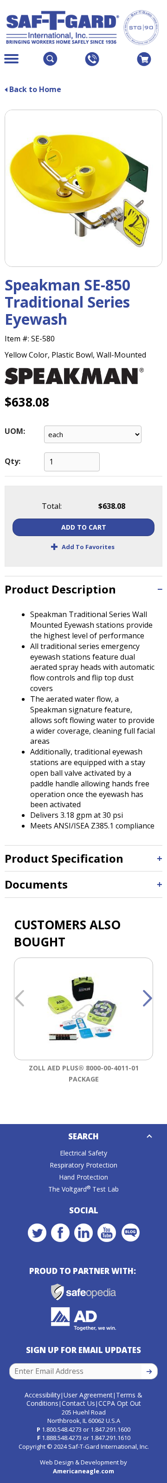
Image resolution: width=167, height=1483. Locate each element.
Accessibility (42, 1394)
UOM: (15, 431)
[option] (83, 1028)
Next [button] (147, 998)
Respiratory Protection (83, 1165)
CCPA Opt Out (119, 1403)
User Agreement (88, 1394)
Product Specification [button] (64, 858)
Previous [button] (19, 998)
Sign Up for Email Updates (83, 1350)
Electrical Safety (83, 1153)
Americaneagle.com (83, 1471)
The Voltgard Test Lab (83, 1189)
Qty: (12, 461)
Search (83, 1136)
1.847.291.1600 (110, 1429)
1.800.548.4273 (62, 1429)
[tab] (83, 589)
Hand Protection (83, 1177)
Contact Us (78, 1403)
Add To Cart (83, 527)
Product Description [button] (60, 589)
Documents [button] (36, 884)
